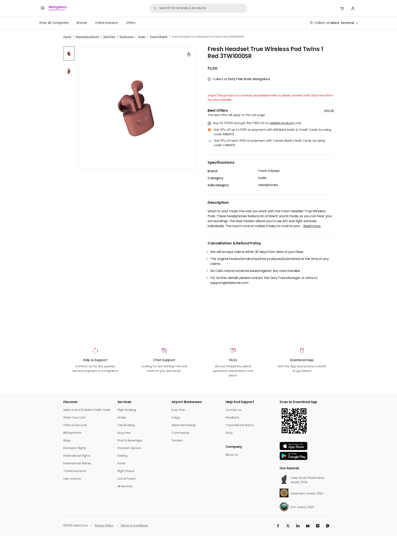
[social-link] (278, 525)
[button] (342, 8)
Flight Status (125, 471)
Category (215, 178)
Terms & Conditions (134, 526)
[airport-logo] (58, 8)
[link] (198, 8)
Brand (212, 171)
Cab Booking (126, 425)
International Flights (76, 456)
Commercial (180, 433)
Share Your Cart (74, 417)
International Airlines (77, 463)
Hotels (121, 417)
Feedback (232, 417)
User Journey (72, 479)
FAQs (229, 433)
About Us (232, 455)
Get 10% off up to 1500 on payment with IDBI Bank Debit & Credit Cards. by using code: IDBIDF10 (272, 132)
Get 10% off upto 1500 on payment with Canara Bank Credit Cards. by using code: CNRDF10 (269, 143)
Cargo (175, 417)
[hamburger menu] (42, 8)
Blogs (66, 440)
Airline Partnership (183, 425)
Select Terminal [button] (342, 23)
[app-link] (293, 446)
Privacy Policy (104, 526)
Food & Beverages (129, 440)
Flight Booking (126, 410)
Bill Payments (72, 433)
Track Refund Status (240, 425)
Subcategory (218, 185)
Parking (122, 456)
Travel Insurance (74, 471)
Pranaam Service (129, 448)
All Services (125, 486)
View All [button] (329, 111)
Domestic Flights (74, 448)
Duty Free (124, 433)
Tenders (177, 440)
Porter (121, 463)
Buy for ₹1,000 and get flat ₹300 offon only (257, 123)
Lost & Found (126, 479)
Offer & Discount (75, 425)
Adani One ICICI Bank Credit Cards (86, 410)
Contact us (233, 410)
